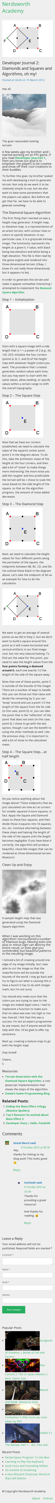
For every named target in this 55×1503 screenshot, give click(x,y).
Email (5, 1282)
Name (6, 1269)
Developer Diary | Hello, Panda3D (28, 1123)
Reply (16, 1169)
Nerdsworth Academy (16, 7)
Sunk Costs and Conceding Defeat (26, 1466)
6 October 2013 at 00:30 (35, 1147)
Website (6, 1294)
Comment (7, 1254)
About (36, 1498)
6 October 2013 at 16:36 (34, 1189)
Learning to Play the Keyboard (24, 1461)
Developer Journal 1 (30, 158)
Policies (48, 1498)
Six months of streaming (20, 1470)
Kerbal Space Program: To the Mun (27, 1457)
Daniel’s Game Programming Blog (27, 1093)
